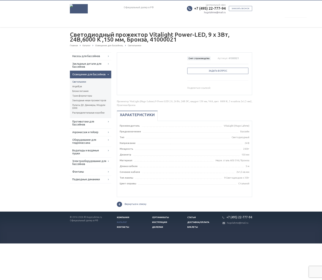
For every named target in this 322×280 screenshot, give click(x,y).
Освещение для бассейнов (89, 74)
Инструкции (159, 222)
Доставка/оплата (198, 222)
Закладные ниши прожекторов (89, 100)
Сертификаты (160, 217)
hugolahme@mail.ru (215, 12)
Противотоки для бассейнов (83, 123)
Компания (123, 217)
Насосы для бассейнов (86, 56)
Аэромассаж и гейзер (85, 132)
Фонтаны (78, 171)
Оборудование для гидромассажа (84, 141)
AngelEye (77, 86)
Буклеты (192, 227)
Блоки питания (80, 91)
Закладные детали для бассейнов (86, 65)
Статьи (191, 217)
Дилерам (157, 227)
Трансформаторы (82, 96)
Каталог (122, 222)
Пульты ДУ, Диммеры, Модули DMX (88, 106)
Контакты (123, 227)
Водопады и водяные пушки (85, 152)
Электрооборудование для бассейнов (89, 163)
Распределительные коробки (88, 112)
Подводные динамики (86, 179)
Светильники (79, 82)
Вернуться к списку (135, 204)
